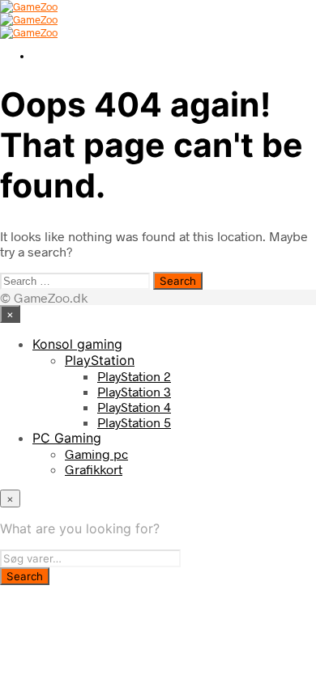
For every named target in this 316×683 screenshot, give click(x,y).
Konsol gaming (77, 344)
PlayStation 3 (134, 391)
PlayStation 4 (134, 406)
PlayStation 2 (134, 376)
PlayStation (100, 360)
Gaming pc (96, 453)
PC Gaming (66, 438)
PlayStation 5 (134, 422)
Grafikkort (93, 469)
